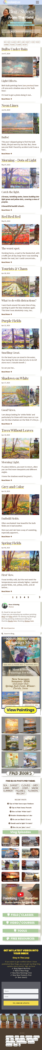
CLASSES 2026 (9, 1037)
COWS (33, 42)
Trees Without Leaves (17, 430)
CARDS (15, 1045)
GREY (18, 42)
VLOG (12, 1040)
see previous (28, 85)
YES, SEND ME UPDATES (21, 1003)
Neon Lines (10, 105)
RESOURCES (29, 1037)
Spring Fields (11, 543)
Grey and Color (13, 486)
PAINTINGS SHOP (10, 1042)
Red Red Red (11, 216)
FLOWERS (19, 45)
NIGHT (28, 42)
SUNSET (14, 785)
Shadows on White (15, 378)
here (12, 621)
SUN (8, 42)
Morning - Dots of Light (19, 160)
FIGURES (12, 45)
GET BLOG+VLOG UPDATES (22, 31)
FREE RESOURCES (22, 939)
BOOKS (22, 1037)
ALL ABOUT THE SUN (32, 1040)
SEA (5, 42)
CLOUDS (13, 42)
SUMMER (6, 45)
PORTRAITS (9, 1045)
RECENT (24, 45)
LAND (23, 42)
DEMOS (17, 1037)
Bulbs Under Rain (14, 49)
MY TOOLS (36, 1037)
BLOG (7, 1040)
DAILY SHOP (31, 1042)
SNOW (38, 42)
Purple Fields (11, 320)
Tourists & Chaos (14, 268)
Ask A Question (9, 628)
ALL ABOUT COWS (20, 1040)
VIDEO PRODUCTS (21, 1042)
